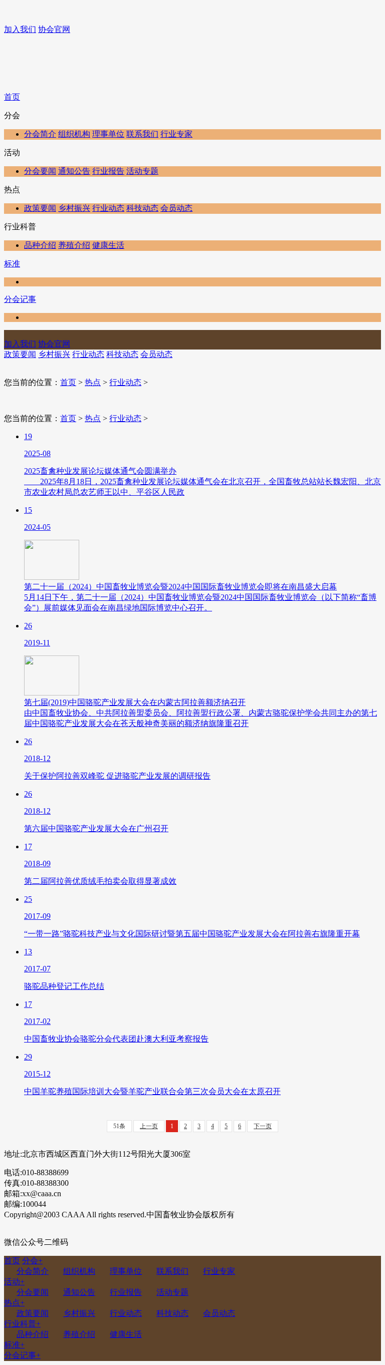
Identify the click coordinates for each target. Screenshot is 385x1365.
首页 (12, 97)
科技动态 (142, 208)
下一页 (263, 1126)
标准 (12, 263)
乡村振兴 (74, 208)
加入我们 (20, 29)
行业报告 (108, 171)
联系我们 (142, 134)
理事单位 (108, 134)
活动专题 (142, 171)
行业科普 (22, 1323)
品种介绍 (40, 245)
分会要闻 (40, 171)
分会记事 (20, 299)
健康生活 (108, 245)
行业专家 (176, 134)
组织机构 (74, 134)
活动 (14, 1281)
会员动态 (176, 208)
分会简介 (40, 134)
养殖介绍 (74, 245)
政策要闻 (40, 208)
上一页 (149, 1126)
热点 (93, 382)
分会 (32, 1260)
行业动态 (108, 208)
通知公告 (74, 171)
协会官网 (54, 29)
